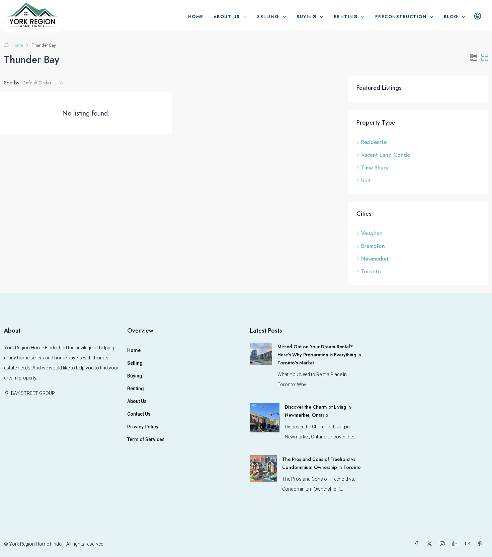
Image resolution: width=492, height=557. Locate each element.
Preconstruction (401, 16)
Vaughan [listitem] (372, 233)
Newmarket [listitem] (375, 259)
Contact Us (139, 414)
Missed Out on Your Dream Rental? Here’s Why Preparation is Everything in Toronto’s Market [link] (319, 354)
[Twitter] (430, 544)
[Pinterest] (481, 544)
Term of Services (146, 439)
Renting (346, 16)
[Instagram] (443, 544)
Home (195, 16)
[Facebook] (418, 544)
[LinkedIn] (456, 544)
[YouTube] (469, 544)
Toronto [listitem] (371, 271)
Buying (307, 16)
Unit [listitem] (366, 180)
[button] (473, 58)
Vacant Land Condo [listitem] (385, 155)
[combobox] (42, 83)
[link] (261, 353)
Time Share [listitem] (375, 167)
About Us (227, 16)
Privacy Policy (142, 426)
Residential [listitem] (374, 142)
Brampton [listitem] (373, 246)
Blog (451, 16)
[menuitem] (478, 17)
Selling (268, 16)
